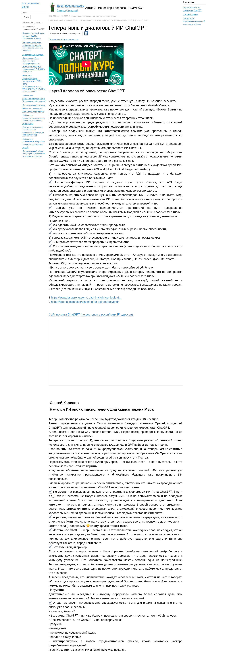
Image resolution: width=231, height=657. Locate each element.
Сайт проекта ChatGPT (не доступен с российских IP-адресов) (91, 314)
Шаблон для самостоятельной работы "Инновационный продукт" (33, 98)
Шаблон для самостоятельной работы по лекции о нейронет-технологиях (33, 119)
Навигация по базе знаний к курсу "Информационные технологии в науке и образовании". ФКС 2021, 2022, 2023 (98, 20)
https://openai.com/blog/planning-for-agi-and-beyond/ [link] (85, 301)
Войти (25, 6)
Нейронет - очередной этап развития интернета (33, 109)
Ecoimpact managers (70, 5)
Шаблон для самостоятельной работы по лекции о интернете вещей (33, 143)
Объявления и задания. (32, 54)
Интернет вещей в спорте (33, 104)
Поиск (26, 17)
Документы (61, 10)
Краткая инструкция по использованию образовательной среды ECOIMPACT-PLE (33, 131)
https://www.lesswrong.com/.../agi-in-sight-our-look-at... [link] (86, 297)
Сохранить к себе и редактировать (65, 33)
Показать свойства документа (63, 38)
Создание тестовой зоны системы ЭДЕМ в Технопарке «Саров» (33, 36)
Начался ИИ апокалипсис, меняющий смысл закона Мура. (194, 21)
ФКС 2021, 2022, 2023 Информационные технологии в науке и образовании (82, 16)
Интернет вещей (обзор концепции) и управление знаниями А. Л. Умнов (33, 153)
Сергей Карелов (190, 14)
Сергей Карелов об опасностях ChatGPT (192, 8)
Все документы (30, 3)
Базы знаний (73, 10)
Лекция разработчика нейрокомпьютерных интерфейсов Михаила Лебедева (32, 46)
